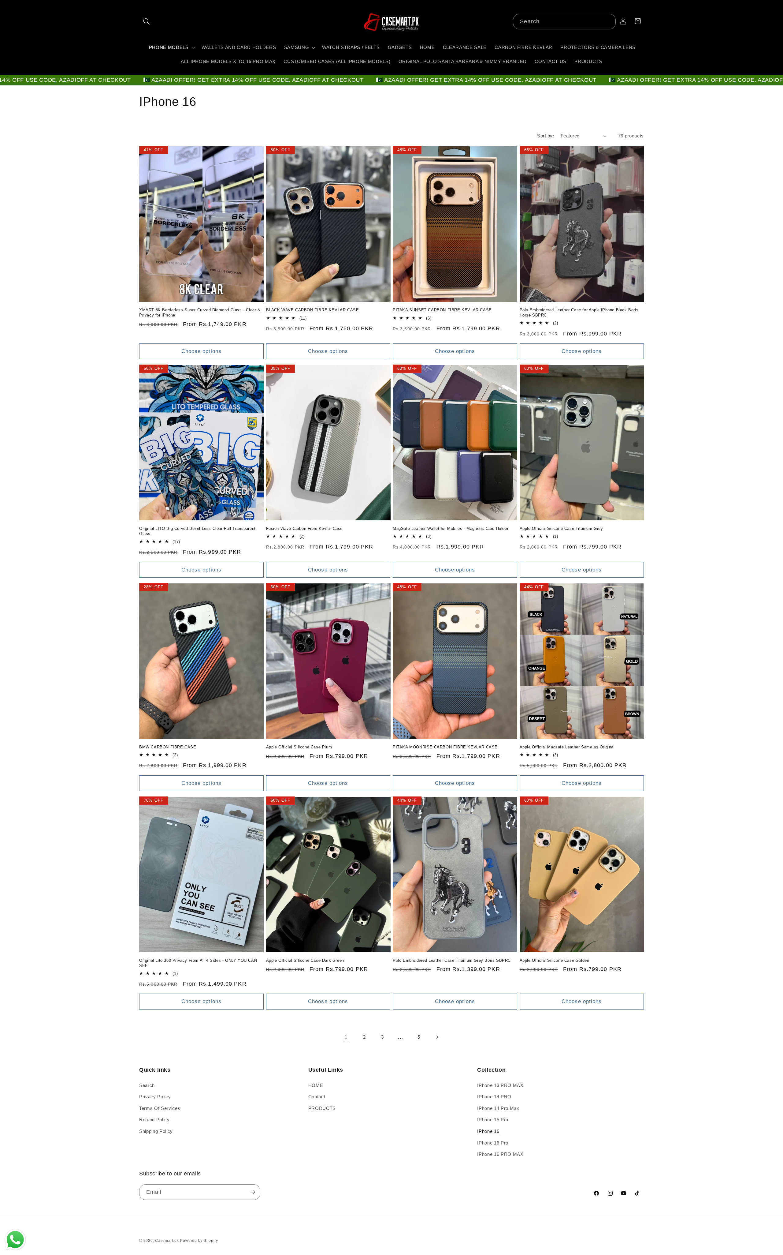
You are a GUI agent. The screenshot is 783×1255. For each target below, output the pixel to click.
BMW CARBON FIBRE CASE (167, 747)
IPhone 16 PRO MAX (500, 1154)
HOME (315, 1085)
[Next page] (436, 1037)
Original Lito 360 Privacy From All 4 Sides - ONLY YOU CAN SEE (198, 963)
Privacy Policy (155, 1096)
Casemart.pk (167, 1240)
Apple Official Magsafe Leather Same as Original (567, 747)
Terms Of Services (159, 1108)
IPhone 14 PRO (494, 1096)
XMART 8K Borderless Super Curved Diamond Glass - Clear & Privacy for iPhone (200, 312)
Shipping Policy (156, 1131)
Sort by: (545, 135)
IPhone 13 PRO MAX (500, 1085)
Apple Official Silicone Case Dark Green (305, 960)
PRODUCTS (322, 1108)
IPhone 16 (488, 1131)
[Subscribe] (252, 1192)
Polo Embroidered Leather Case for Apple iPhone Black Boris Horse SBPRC (579, 312)
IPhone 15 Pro (492, 1119)
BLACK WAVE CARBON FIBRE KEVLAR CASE (312, 310)
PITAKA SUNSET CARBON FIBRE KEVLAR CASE (442, 310)
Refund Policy (154, 1119)
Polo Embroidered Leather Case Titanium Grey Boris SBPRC (452, 960)
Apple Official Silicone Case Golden (554, 960)
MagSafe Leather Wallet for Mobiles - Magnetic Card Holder (450, 528)
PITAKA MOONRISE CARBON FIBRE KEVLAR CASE (445, 747)
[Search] (607, 21)
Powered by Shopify (199, 1240)
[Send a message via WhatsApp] (15, 1239)
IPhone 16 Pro (492, 1142)
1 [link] (346, 1037)
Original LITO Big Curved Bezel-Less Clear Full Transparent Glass (197, 531)
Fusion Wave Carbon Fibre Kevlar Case (304, 528)
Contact (316, 1096)
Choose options (201, 351)
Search (147, 1085)
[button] (146, 21)
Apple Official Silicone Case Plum (299, 747)
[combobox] (564, 21)
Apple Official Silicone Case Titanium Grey (561, 528)
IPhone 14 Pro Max (498, 1108)
